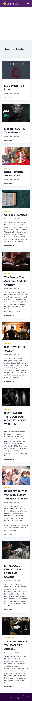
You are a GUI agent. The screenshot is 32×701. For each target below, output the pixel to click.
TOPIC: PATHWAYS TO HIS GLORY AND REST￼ (15, 645)
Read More (9, 97)
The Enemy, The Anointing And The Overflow (15, 281)
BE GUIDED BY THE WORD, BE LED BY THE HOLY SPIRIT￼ (16, 495)
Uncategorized (9, 637)
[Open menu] (28, 3)
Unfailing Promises (15, 214)
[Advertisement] (16, 24)
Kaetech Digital (16, 698)
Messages (7, 211)
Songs (6, 82)
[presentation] (16, 70)
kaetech (8, 93)
